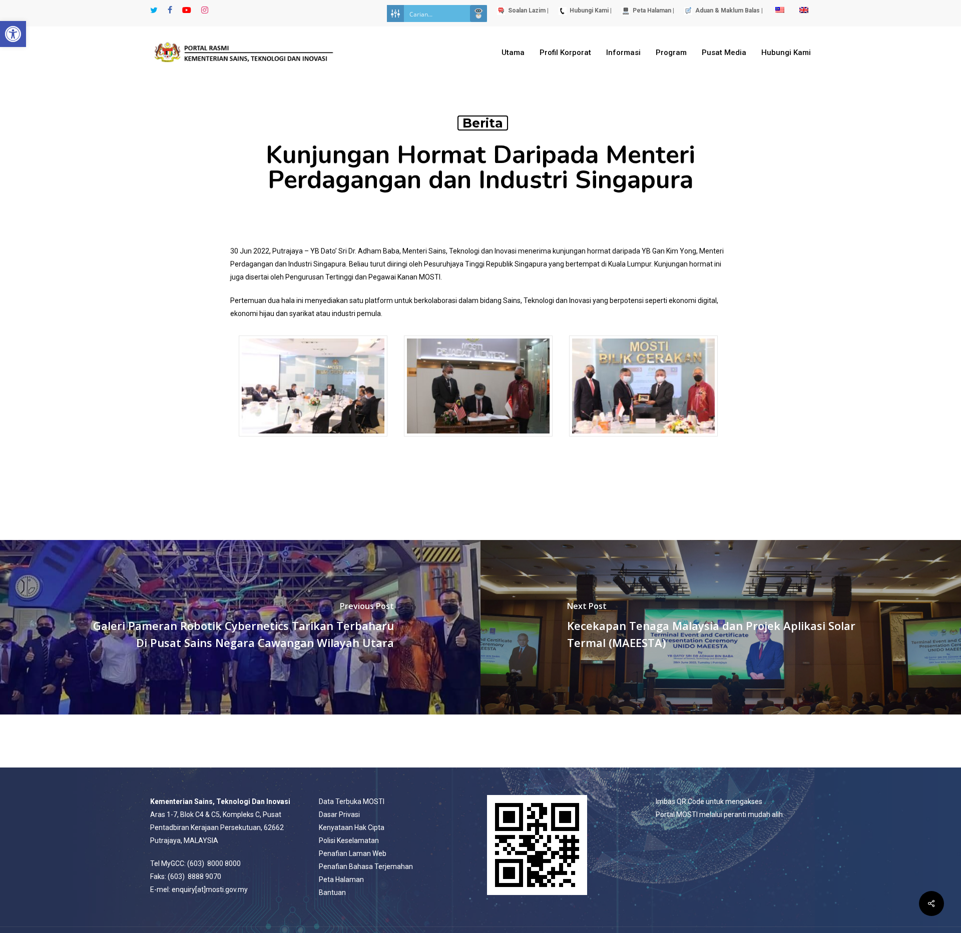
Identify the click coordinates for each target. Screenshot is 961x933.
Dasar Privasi (339, 814)
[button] (13, 34)
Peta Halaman (341, 880)
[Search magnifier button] (478, 13)
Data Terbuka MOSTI (351, 802)
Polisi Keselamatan (349, 840)
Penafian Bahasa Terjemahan (366, 866)
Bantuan (332, 892)
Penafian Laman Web (352, 854)
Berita (482, 123)
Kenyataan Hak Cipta (351, 828)
